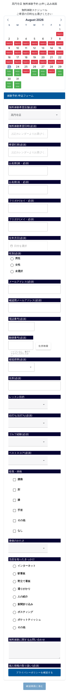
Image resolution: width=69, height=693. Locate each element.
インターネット (27, 565)
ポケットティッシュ (29, 619)
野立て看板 (24, 581)
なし (20, 530)
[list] (34, 505)
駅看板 (21, 573)
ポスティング (25, 611)
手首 (20, 510)
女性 (17, 264)
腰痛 (20, 479)
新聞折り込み (25, 604)
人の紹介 (23, 596)
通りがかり (24, 588)
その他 (21, 520)
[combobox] (34, 114)
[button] (31, 367)
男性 (17, 258)
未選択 (19, 271)
